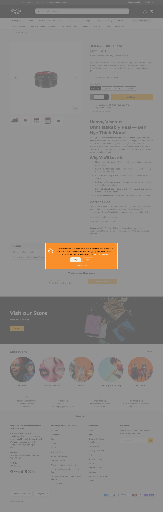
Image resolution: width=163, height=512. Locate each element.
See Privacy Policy (100, 254)
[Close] (115, 245)
